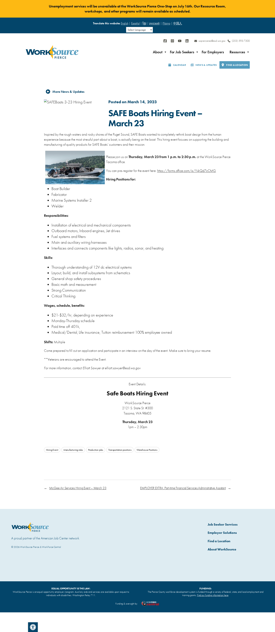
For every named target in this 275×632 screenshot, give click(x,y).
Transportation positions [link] (120, 450)
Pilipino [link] (166, 23)
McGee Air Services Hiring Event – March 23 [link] (77, 488)
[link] (33, 627)
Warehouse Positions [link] (147, 450)
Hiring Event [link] (52, 450)
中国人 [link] (177, 23)
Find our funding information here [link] (212, 595)
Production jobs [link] (95, 450)
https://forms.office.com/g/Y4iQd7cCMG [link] (186, 170)
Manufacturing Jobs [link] (73, 450)
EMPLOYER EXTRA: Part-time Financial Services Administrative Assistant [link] (183, 488)
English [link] (124, 23)
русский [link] (154, 23)
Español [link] (135, 23)
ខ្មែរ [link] (144, 23)
